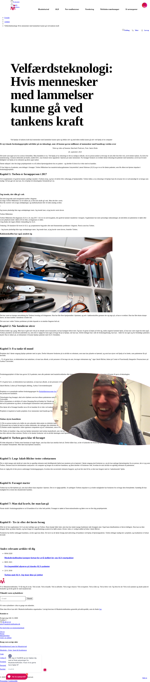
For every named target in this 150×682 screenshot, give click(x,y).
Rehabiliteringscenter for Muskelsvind (52, 391)
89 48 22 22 (7, 622)
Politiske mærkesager (109, 9)
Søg (144, 7)
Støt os (144, 678)
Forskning (89, 9)
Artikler (7, 22)
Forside (7, 18)
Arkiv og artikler (6, 638)
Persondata (4, 681)
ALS (57, 9)
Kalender (16, 2)
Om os (2, 632)
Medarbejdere (5, 636)
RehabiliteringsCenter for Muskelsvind (13, 646)
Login (15, 5)
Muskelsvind (43, 9)
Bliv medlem (15, 7)
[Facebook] (0, 673)
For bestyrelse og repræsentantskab (12, 628)
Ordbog (126, 30)
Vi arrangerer (131, 9)
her (100, 609)
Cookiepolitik (12, 681)
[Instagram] (2, 673)
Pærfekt (2, 669)
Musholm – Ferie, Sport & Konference (13, 650)
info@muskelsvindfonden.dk (10, 624)
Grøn (2, 654)
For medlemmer (72, 9)
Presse (2, 634)
